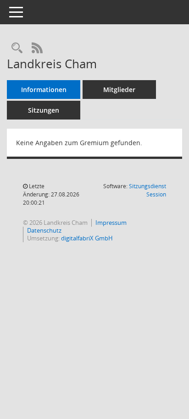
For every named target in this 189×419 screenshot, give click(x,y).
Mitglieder (119, 89)
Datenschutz (44, 230)
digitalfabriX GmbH (87, 238)
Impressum (111, 222)
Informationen (44, 89)
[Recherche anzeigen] (17, 48)
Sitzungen (43, 110)
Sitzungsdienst (147, 190)
